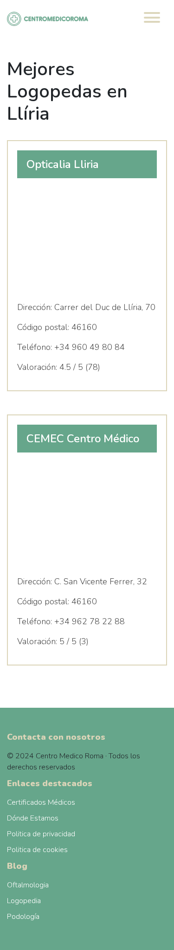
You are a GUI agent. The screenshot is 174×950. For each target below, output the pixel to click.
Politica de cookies (37, 850)
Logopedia (24, 901)
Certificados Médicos (41, 802)
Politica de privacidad (41, 834)
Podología (23, 916)
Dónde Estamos (32, 818)
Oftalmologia (28, 885)
